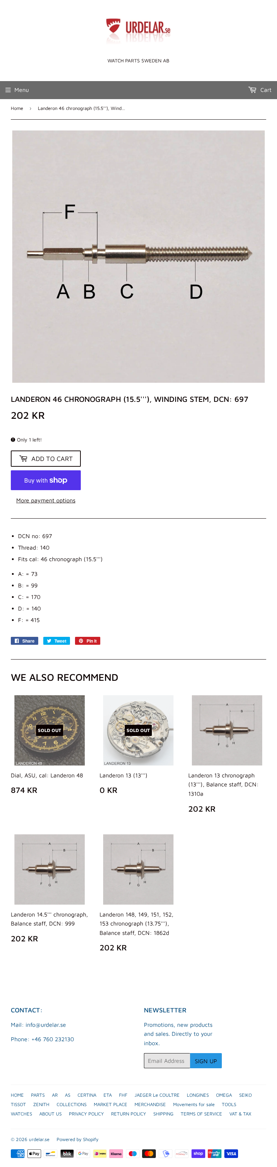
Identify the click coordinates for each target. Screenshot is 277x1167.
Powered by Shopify (77, 1139)
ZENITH (41, 1104)
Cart (265, 89)
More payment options (45, 500)
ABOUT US (50, 1114)
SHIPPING (163, 1114)
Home (17, 108)
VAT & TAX (240, 1114)
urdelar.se (39, 1139)
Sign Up (206, 1061)
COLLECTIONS (72, 1104)
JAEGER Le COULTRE (157, 1095)
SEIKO (245, 1095)
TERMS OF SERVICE (201, 1114)
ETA (108, 1095)
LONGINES (198, 1095)
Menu (21, 89)
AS (67, 1095)
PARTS (38, 1095)
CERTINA (87, 1095)
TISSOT (18, 1104)
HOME (17, 1095)
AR (55, 1095)
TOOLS (229, 1104)
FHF (123, 1095)
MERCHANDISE (150, 1104)
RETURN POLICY (128, 1114)
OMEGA (224, 1095)
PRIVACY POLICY (86, 1114)
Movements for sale (194, 1104)
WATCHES (21, 1114)
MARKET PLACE (110, 1104)
